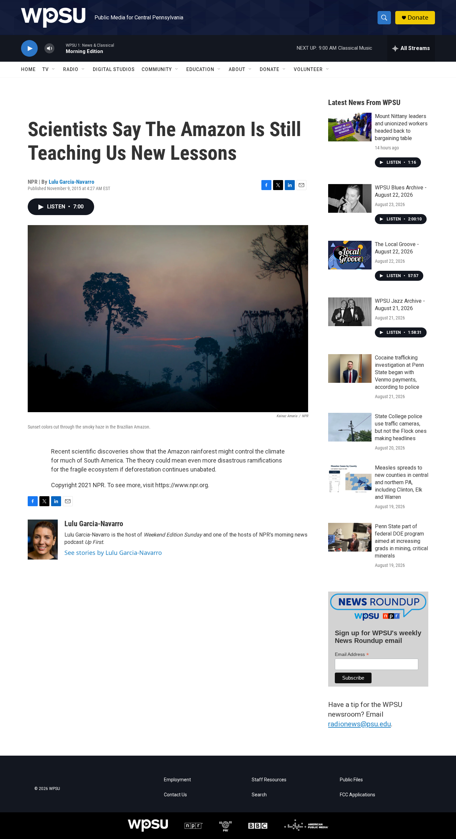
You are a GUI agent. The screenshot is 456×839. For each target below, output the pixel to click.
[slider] (60, 48)
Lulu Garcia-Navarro (71, 181)
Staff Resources (269, 779)
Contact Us (175, 794)
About (237, 69)
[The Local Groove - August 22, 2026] (350, 255)
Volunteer (308, 69)
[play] (29, 48)
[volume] (49, 48)
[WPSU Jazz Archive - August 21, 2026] (350, 311)
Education (200, 69)
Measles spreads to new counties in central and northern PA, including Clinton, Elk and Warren (401, 482)
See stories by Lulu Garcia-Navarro (113, 553)
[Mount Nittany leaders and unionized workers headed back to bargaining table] (350, 127)
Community (157, 69)
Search (259, 794)
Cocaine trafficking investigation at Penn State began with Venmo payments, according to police (399, 372)
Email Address (352, 654)
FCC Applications (357, 794)
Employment (177, 779)
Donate (418, 17)
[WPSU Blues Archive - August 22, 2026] (350, 198)
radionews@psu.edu (359, 724)
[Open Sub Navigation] (53, 69)
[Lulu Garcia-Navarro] (43, 540)
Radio (70, 69)
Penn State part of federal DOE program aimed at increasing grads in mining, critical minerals (401, 541)
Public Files (351, 779)
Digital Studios (114, 69)
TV (45, 69)
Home (28, 69)
